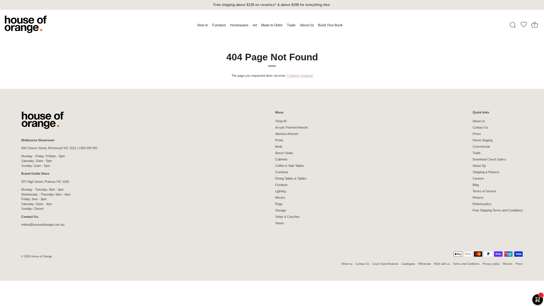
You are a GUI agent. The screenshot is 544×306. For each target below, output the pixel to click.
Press (477, 134)
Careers (478, 178)
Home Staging (482, 140)
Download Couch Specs (489, 159)
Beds (278, 146)
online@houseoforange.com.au (42, 224)
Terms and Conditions (466, 263)
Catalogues (408, 263)
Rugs (279, 204)
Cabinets (281, 159)
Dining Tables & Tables (290, 178)
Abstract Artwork (286, 134)
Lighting (280, 191)
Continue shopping (300, 75)
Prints (279, 140)
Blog (476, 185)
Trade (476, 153)
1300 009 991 (88, 148)
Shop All (280, 121)
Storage (280, 210)
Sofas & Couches (287, 216)
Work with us (442, 263)
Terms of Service (484, 191)
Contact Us (480, 127)
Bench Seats (284, 153)
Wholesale (424, 263)
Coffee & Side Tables (289, 165)
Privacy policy (491, 263)
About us (479, 121)
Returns (478, 197)
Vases (279, 223)
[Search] (512, 25)
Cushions (281, 172)
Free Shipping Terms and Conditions (498, 210)
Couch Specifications (385, 263)
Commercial (481, 146)
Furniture (281, 185)
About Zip (479, 165)
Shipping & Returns (486, 172)
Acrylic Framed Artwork (291, 127)
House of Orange (41, 256)
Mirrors (280, 197)
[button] (523, 25)
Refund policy (482, 204)
